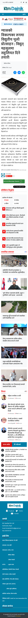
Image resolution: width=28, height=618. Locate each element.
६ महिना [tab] (6, 203)
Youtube (16, 514)
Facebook (11, 511)
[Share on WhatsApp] (23, 72)
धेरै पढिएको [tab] (17, 444)
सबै (25, 252)
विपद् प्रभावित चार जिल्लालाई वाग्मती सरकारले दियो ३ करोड (14, 385)
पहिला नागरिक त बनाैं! (14, 395)
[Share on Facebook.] (14, 72)
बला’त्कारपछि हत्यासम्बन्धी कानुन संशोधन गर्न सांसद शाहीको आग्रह (14, 239)
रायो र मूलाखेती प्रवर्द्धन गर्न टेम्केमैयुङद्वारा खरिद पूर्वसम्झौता (14, 246)
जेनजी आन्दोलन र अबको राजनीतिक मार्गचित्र (15, 419)
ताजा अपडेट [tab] (6, 444)
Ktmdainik (18, 616)
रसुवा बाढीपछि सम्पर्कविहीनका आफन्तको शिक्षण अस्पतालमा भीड (13, 362)
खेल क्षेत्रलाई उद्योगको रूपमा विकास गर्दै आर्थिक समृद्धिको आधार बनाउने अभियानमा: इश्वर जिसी (17, 407)
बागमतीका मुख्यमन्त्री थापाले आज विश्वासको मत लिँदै (14, 224)
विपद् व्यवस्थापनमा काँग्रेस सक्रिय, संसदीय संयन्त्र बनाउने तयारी (12, 339)
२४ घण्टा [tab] (16, 203)
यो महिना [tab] (16, 200)
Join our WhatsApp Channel (11, 181)
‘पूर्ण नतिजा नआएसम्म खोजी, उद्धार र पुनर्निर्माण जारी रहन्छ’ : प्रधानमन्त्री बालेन (13, 295)
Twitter (21, 511)
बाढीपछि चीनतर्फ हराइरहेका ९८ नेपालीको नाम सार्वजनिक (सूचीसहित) (14, 271)
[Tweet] (19, 72)
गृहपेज (24, 14)
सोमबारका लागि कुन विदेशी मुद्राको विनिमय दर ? (15, 209)
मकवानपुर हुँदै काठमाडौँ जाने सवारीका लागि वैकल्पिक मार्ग (14, 317)
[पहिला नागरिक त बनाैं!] (4, 397)
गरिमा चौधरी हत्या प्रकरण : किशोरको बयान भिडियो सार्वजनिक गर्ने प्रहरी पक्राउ (15, 217)
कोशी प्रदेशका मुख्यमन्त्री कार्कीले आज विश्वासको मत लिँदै (14, 232)
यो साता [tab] (6, 200)
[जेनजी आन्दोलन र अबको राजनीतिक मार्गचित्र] (4, 420)
